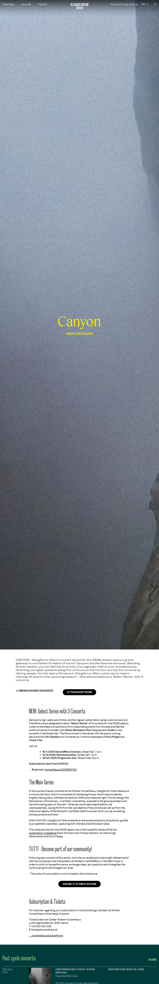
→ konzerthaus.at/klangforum (46, 935)
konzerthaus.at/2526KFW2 (61, 769)
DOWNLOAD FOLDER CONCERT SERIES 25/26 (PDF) (36, 690)
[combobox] (145, 4)
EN (143, 4)
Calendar (8, 4)
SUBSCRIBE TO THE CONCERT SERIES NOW (79, 884)
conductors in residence (43, 832)
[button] (155, 4)
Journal (26, 4)
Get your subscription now (79, 692)
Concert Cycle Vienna (124, 4)
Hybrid (42, 4)
